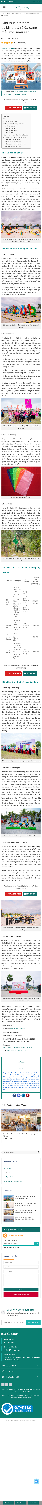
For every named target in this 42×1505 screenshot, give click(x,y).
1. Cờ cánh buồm (10, 126)
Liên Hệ (39, 1)
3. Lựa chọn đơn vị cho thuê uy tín (15, 144)
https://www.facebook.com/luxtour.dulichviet (18, 1047)
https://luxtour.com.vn (17, 1029)
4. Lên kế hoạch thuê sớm (13, 146)
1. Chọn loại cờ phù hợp (12, 139)
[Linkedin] (23, 1095)
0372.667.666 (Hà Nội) (16, 1235)
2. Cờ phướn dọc (10, 128)
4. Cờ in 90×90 (9, 133)
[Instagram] (19, 1095)
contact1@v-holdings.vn (11, 1)
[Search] (38, 1152)
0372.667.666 (33, 1)
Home (2, 13)
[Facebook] (14, 1095)
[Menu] (3, 7)
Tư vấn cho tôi (14, 108)
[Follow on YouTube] (4, 2)
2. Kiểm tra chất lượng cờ (13, 141)
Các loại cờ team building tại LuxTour (14, 124)
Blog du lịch (7, 1168)
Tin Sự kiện (7, 1173)
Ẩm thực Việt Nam (9, 1177)
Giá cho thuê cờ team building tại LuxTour (16, 135)
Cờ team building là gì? (10, 121)
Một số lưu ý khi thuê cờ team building (14, 137)
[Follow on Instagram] (2, 2)
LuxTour (16, 39)
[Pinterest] (27, 1095)
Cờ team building (8, 48)
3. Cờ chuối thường (11, 130)
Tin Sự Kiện (9, 13)
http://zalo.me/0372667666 (16, 1051)
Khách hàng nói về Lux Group (13, 1181)
